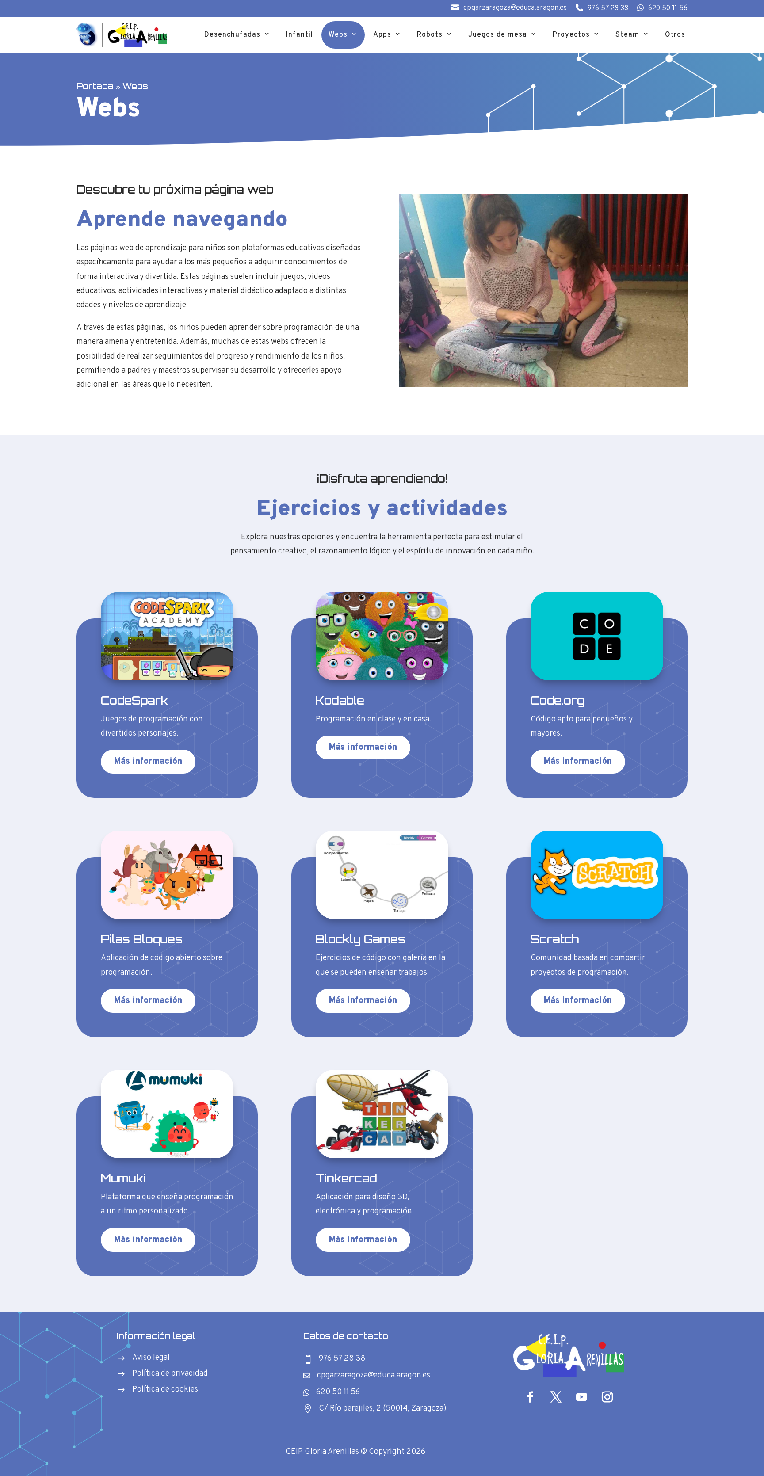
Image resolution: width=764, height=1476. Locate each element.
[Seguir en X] (556, 1397)
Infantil (299, 35)
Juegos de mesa (497, 35)
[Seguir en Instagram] (607, 1397)
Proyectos (571, 35)
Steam (627, 35)
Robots (430, 35)
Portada (95, 86)
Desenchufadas (232, 35)
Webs (338, 35)
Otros (675, 35)
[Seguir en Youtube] (581, 1397)
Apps (382, 35)
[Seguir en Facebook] (530, 1397)
